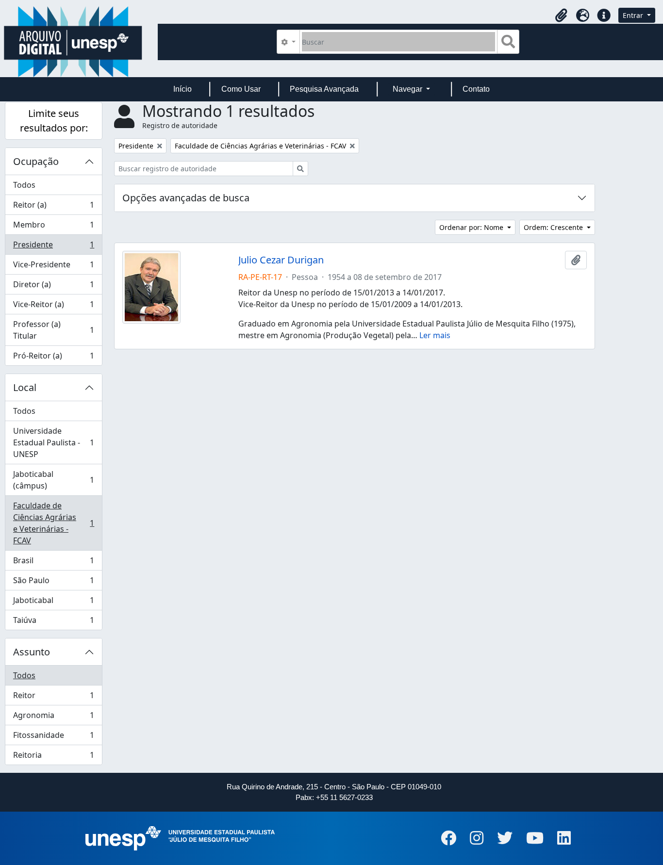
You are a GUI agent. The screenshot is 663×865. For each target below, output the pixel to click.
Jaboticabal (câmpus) (53, 480)
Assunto (31, 651)
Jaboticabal (53, 602)
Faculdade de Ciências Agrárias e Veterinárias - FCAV (53, 523)
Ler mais (434, 335)
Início (182, 89)
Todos (24, 185)
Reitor (53, 697)
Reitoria (53, 757)
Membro (53, 227)
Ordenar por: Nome (472, 227)
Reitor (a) (53, 207)
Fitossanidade (53, 737)
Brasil (53, 563)
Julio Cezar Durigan (281, 260)
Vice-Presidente (53, 267)
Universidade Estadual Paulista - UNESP (53, 442)
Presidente (53, 247)
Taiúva (53, 622)
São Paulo (53, 582)
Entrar (634, 15)
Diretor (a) (53, 286)
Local (24, 387)
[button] (561, 15)
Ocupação (36, 161)
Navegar (408, 89)
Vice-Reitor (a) (53, 306)
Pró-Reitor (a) (53, 357)
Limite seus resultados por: (54, 120)
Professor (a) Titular (53, 330)
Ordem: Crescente (554, 227)
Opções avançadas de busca (185, 197)
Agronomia (53, 717)
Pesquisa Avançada (324, 89)
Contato (476, 89)
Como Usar (241, 89)
